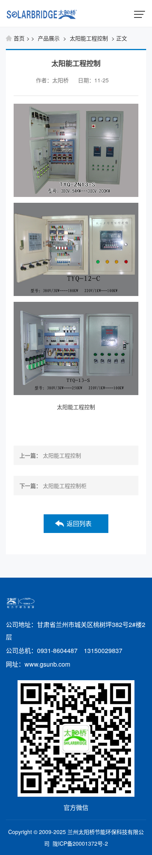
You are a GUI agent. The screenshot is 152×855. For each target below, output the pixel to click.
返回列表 (79, 523)
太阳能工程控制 (89, 38)
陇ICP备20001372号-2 (80, 843)
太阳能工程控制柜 (65, 485)
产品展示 (49, 38)
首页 (19, 38)
